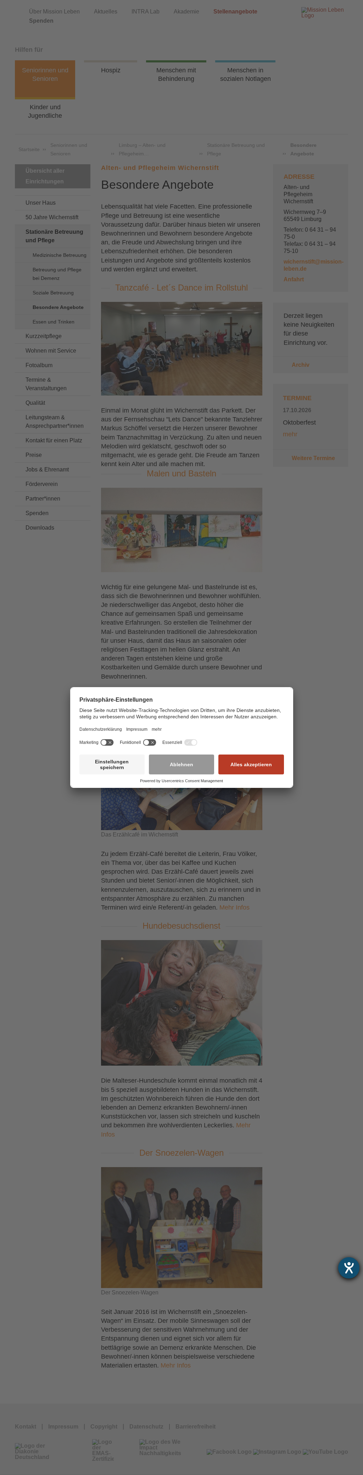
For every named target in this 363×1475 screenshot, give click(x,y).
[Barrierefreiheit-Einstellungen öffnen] (348, 1267)
